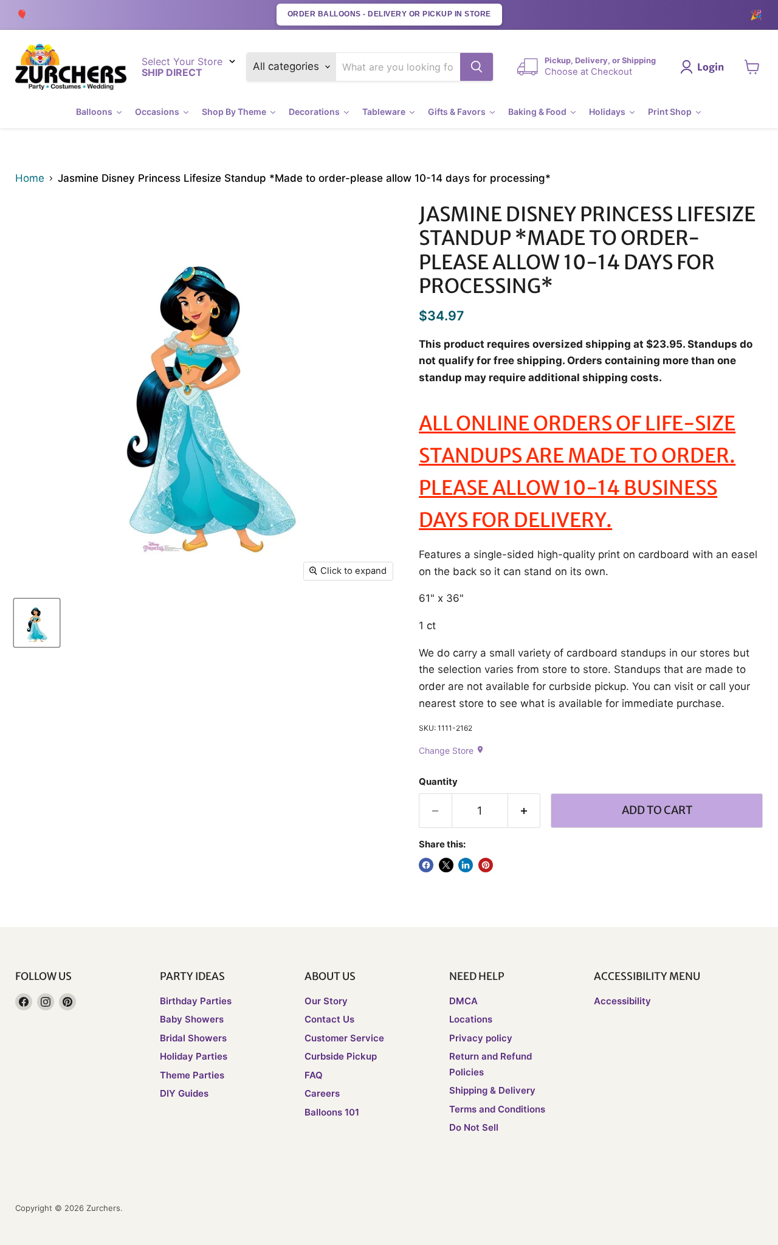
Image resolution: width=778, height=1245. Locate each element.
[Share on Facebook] (426, 865)
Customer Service (344, 1038)
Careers (322, 1093)
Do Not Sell (473, 1127)
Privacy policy (480, 1038)
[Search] (476, 67)
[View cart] (752, 66)
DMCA (463, 1001)
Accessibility (622, 1001)
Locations (470, 1019)
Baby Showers (192, 1019)
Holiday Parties (193, 1056)
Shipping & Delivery (492, 1090)
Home (29, 178)
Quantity (438, 782)
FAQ (314, 1075)
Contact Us (329, 1019)
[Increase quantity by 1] (524, 810)
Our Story (326, 1001)
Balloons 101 (332, 1112)
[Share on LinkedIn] (465, 865)
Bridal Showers (193, 1038)
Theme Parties (192, 1075)
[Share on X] (446, 865)
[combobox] (398, 67)
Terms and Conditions (497, 1109)
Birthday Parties (196, 1001)
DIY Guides (184, 1093)
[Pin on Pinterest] (485, 865)
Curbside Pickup (341, 1056)
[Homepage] (70, 67)
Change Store (451, 750)
